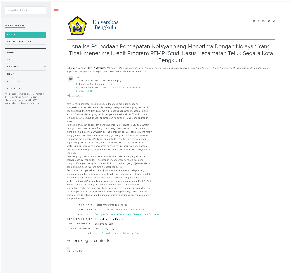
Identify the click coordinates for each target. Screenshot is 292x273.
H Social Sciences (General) (130, 209)
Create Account (19, 41)
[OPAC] (269, 21)
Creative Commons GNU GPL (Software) (122, 87)
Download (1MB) (83, 91)
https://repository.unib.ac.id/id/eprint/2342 (118, 233)
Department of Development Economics (140, 214)
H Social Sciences (104, 209)
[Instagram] (263, 21)
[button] (68, 249)
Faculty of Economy (105, 214)
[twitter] (254, 21)
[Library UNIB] (274, 21)
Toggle (56, 9)
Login (11, 35)
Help (10, 74)
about (12, 60)
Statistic (14, 89)
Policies (13, 81)
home (11, 52)
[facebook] (259, 21)
